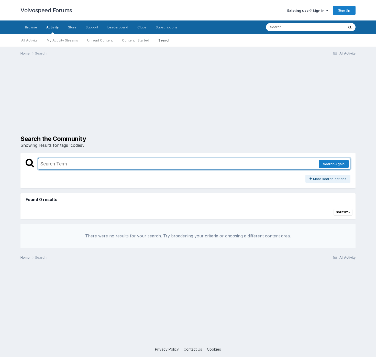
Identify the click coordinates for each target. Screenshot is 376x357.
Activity (52, 27)
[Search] (350, 27)
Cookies (214, 349)
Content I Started (135, 40)
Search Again (334, 164)
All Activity (29, 40)
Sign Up (344, 10)
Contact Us (193, 349)
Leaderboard (117, 27)
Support (92, 27)
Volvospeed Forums (46, 10)
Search (164, 40)
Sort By (342, 212)
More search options (329, 179)
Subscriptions (167, 27)
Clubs (142, 27)
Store (72, 27)
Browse (31, 27)
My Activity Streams (62, 40)
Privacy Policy (167, 349)
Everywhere (328, 27)
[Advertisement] (188, 99)
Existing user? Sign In (306, 10)
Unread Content (100, 40)
